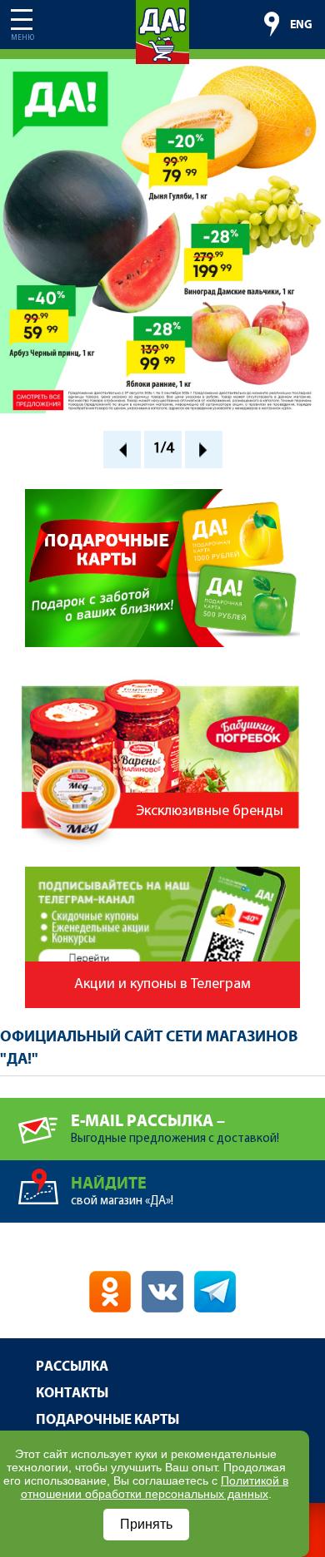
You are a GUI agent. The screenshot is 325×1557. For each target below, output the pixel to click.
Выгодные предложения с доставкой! (175, 1128)
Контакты (72, 1393)
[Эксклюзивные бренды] (162, 671)
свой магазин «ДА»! (122, 1191)
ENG (301, 25)
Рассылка (72, 1367)
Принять (146, 1524)
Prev (122, 449)
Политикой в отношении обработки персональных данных (155, 1487)
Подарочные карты (107, 1420)
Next (203, 449)
